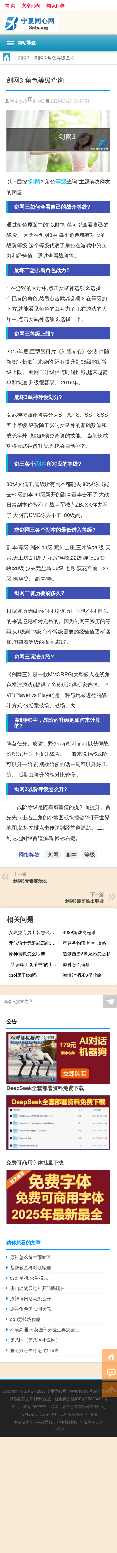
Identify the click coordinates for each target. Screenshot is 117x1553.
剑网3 (23, 57)
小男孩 (58, 1428)
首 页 (10, 5)
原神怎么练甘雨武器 (30, 1257)
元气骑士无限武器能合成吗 (35, 943)
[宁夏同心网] (58, 22)
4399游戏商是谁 (79, 932)
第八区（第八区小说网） (35, 1340)
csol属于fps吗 (23, 975)
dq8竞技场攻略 (25, 1319)
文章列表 (31, 5)
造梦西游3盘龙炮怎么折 (87, 953)
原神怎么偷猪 (76, 964)
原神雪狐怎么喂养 (27, 953)
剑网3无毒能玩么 (30, 880)
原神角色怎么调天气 (30, 1308)
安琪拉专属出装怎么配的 (34, 932)
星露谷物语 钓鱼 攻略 (84, 943)
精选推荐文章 (21, 1398)
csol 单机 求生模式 (29, 1277)
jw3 (23, 101)
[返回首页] (109, 1356)
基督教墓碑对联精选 (30, 1267)
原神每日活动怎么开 (30, 1298)
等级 (61, 181)
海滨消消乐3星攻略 (82, 975)
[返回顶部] (109, 1389)
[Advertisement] (58, 1495)
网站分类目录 (101, 1390)
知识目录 (55, 5)
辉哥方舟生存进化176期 (34, 1350)
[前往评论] (109, 1372)
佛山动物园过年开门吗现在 (37, 1288)
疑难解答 (62, 1398)
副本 (41, 463)
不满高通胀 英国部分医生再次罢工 (45, 1329)
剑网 (35, 181)
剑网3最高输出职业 (84, 901)
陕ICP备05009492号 (89, 1398)
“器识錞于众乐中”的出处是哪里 (35, 964)
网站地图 (44, 1398)
